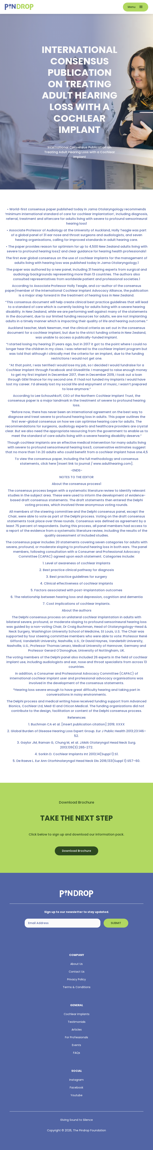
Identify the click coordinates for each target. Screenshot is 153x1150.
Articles (77, 1030)
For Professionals (76, 1037)
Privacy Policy (76, 979)
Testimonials (76, 1022)
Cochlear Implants (76, 1014)
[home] (62, 7)
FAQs (76, 1053)
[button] (135, 7)
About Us (76, 964)
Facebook (76, 1087)
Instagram (76, 1080)
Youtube (76, 1095)
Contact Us (76, 972)
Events (76, 1045)
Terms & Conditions (76, 987)
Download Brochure (76, 851)
